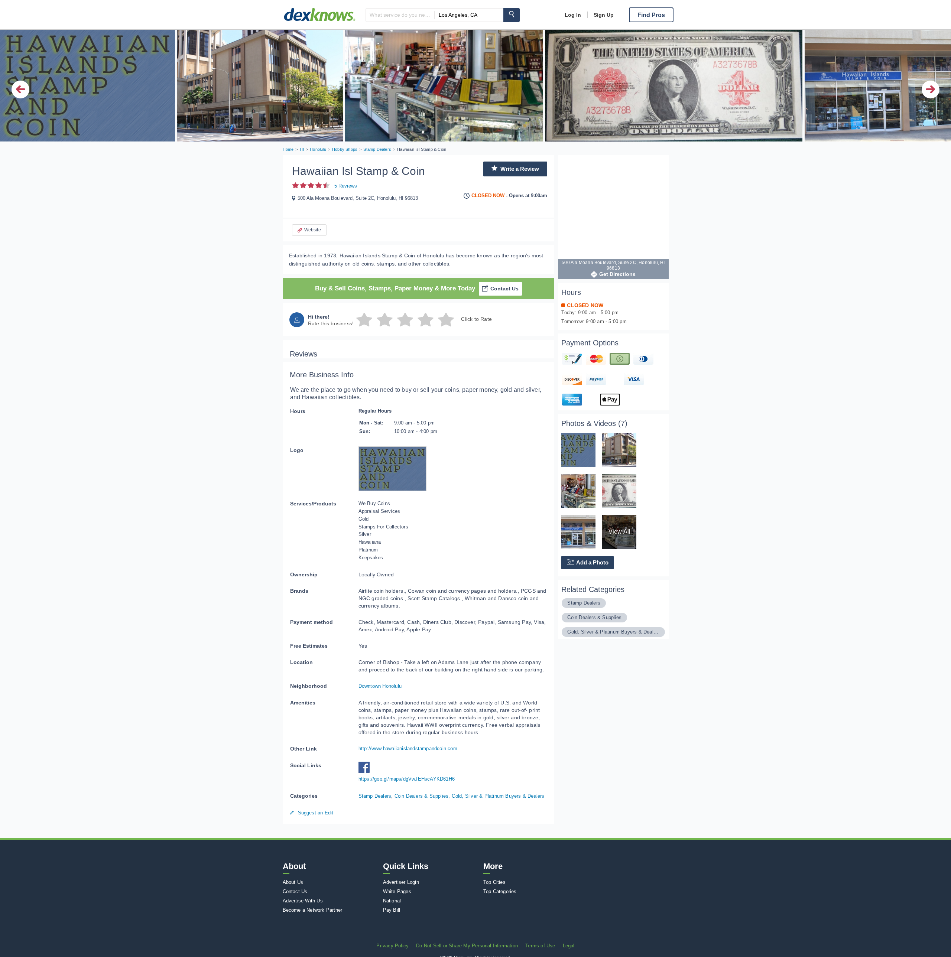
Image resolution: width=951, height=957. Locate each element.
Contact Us (504, 289)
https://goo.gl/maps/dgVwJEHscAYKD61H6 (406, 779)
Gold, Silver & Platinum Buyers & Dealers (498, 796)
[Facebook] (365, 771)
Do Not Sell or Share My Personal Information (467, 945)
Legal (569, 945)
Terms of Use (540, 945)
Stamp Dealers (375, 796)
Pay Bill (391, 910)
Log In (573, 15)
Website (312, 229)
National (392, 901)
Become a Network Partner (313, 910)
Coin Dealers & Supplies (422, 796)
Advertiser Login (401, 882)
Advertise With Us (303, 901)
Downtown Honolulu (380, 686)
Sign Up (604, 15)
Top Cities (494, 882)
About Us (293, 882)
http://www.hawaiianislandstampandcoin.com (407, 748)
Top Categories (500, 891)
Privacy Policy (392, 945)
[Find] (511, 15)
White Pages (397, 891)
